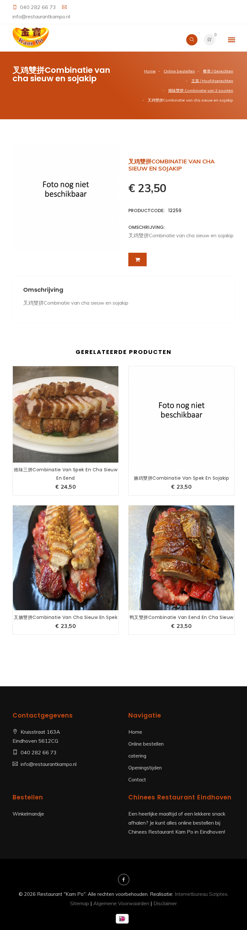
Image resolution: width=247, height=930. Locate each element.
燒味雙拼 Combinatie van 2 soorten (200, 90)
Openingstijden (145, 768)
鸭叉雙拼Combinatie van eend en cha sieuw (181, 617)
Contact (137, 780)
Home (150, 71)
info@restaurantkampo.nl (41, 16)
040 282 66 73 (38, 7)
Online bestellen (179, 71)
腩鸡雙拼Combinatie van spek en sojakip (181, 478)
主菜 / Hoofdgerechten (212, 80)
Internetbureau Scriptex (201, 894)
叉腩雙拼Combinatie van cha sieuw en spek (65, 617)
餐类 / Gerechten (218, 71)
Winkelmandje (28, 814)
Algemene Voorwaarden (121, 903)
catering (137, 756)
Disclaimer (165, 903)
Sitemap (79, 903)
